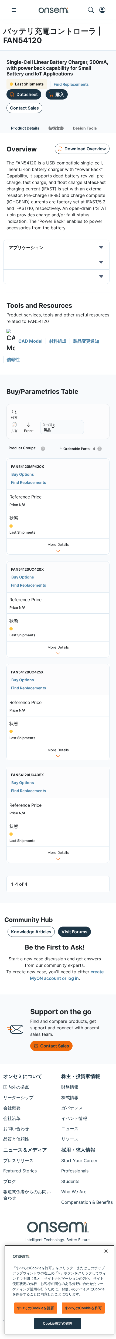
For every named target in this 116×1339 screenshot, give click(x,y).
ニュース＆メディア (25, 1150)
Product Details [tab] (25, 128)
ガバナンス (72, 1107)
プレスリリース (18, 1160)
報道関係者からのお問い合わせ (27, 1194)
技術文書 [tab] (56, 128)
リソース (70, 1139)
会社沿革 (12, 1118)
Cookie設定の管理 (58, 1323)
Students (70, 1181)
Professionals (74, 1170)
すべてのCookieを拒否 (35, 1308)
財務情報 (70, 1087)
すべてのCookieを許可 (83, 1308)
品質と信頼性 (16, 1139)
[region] (59, 1290)
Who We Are (73, 1191)
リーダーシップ (18, 1097)
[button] (24, 341)
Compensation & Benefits (87, 1202)
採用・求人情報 (78, 1150)
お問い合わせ (16, 1128)
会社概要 (12, 1107)
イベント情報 (74, 1118)
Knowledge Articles (31, 931)
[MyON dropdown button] (104, 10)
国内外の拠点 (16, 1087)
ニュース (70, 1128)
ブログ (9, 1181)
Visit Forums (74, 931)
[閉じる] (106, 1251)
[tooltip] (29, 427)
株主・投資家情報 (80, 1076)
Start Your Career (79, 1160)
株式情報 (70, 1097)
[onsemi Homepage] (54, 10)
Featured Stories (20, 1170)
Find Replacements (71, 84)
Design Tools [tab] (85, 128)
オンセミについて (22, 1076)
